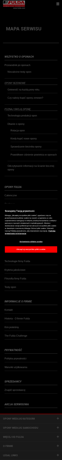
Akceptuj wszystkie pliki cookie (31, 249)
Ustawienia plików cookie (31, 241)
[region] (31, 230)
